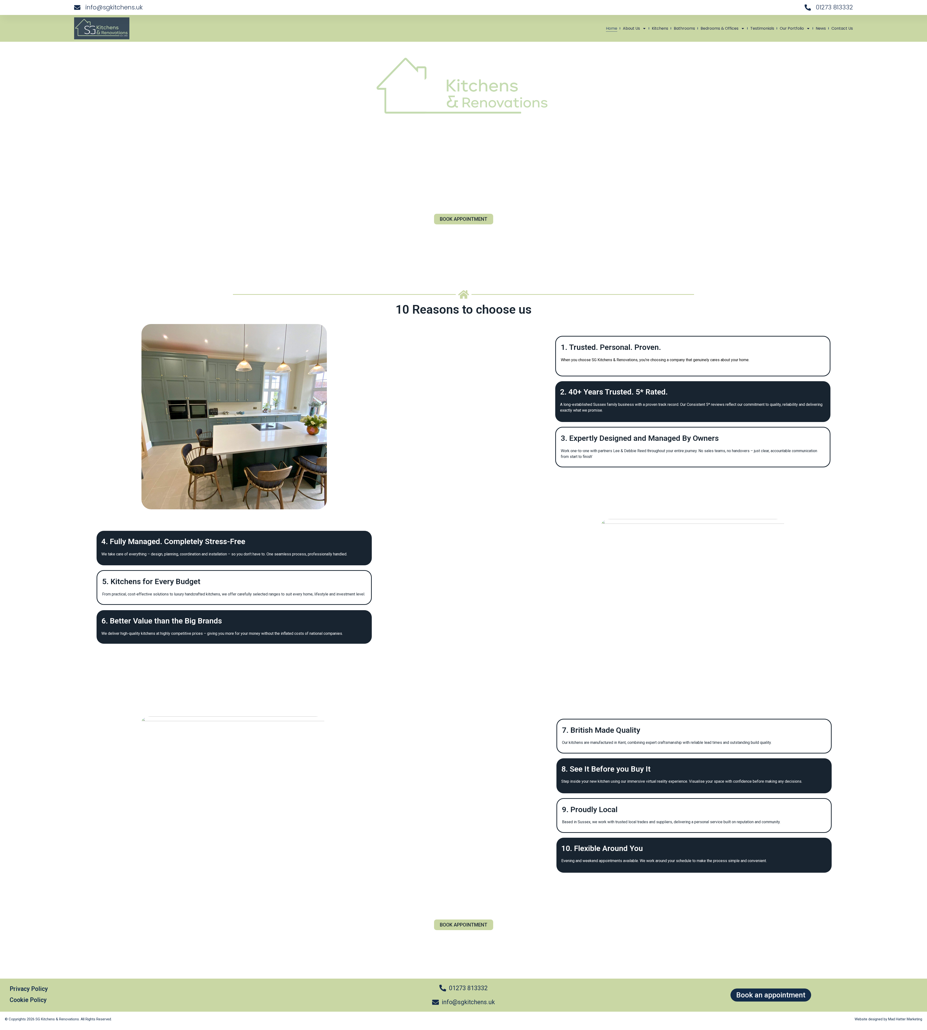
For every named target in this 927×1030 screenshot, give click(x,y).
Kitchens (660, 28)
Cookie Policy (28, 999)
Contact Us (842, 28)
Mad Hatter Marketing (905, 1019)
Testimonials (762, 28)
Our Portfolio (792, 28)
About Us (631, 28)
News (821, 28)
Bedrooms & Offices (719, 28)
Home (611, 28)
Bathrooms (684, 28)
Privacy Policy (29, 988)
